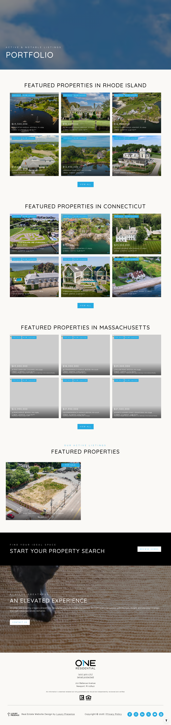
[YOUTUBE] (155, 714)
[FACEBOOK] (129, 714)
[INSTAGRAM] (136, 714)
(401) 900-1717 (85, 674)
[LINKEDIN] (142, 714)
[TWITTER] (148, 714)
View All (85, 184)
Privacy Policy (114, 714)
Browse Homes (149, 549)
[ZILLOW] (161, 714)
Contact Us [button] (19, 622)
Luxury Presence (65, 714)
